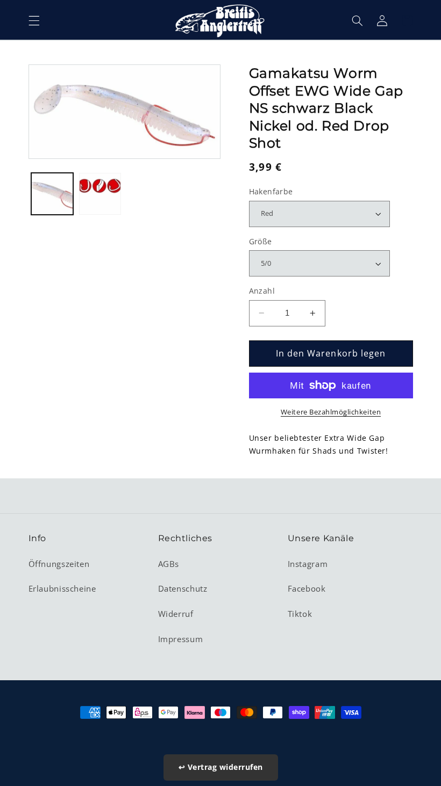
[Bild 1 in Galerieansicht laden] (52, 194)
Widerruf (176, 613)
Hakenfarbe (271, 191)
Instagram (308, 563)
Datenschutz (183, 588)
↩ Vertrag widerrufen (221, 767)
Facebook (307, 588)
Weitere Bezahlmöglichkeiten (331, 412)
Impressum (180, 639)
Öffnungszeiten (59, 563)
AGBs (169, 563)
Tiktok (300, 613)
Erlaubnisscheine (62, 588)
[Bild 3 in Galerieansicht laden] (100, 194)
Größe (260, 241)
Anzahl (262, 291)
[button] (34, 20)
